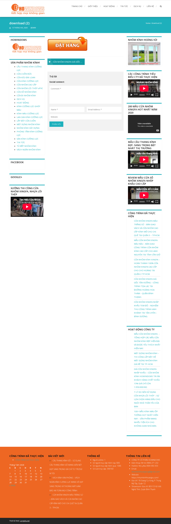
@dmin (33, 28)
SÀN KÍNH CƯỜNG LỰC (27, 138)
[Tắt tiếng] (152, 95)
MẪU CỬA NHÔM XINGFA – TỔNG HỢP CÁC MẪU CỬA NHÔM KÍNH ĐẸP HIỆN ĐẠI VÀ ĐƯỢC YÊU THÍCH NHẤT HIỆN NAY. (147, 341)
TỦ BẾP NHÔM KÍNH (26, 146)
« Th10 (12, 485)
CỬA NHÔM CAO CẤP (26, 84)
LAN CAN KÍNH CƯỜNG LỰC (30, 117)
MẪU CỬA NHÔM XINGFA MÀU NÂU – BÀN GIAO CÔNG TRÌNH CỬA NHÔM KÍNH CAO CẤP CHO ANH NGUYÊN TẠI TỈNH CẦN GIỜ (147, 247)
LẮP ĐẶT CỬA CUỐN (26, 120)
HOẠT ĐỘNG (109, 6)
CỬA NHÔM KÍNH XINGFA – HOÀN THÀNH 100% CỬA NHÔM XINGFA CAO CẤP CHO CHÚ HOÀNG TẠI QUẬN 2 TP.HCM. (147, 266)
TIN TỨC (124, 6)
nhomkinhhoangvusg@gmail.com (146, 471)
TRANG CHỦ (76, 6)
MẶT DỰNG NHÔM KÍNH (28, 124)
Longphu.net (25, 521)
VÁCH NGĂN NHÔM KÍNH (29, 149)
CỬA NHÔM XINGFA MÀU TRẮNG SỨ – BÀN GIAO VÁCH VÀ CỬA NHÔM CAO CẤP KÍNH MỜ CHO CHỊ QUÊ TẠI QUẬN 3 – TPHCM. (147, 228)
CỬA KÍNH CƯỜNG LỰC (28, 81)
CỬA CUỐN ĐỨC (24, 73)
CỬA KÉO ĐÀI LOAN (26, 77)
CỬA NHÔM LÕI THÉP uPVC (30, 88)
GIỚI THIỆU (93, 6)
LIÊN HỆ (150, 6)
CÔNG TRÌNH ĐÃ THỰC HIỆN (27, 460)
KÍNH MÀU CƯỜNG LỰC (28, 113)
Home (148, 23)
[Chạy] (131, 95)
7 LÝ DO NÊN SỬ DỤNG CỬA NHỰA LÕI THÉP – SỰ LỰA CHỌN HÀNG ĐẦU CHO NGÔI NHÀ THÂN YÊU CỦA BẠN (147, 399)
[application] (144, 88)
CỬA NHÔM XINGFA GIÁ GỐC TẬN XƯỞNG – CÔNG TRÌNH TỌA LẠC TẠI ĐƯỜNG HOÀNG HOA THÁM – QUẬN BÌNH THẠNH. (69, 61)
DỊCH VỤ (137, 6)
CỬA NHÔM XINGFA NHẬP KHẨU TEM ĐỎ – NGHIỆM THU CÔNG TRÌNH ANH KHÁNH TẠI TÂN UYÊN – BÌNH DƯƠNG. (146, 309)
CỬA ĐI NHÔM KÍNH (26, 95)
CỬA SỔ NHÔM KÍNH (26, 91)
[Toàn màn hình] (157, 95)
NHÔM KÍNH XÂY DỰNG (28, 128)
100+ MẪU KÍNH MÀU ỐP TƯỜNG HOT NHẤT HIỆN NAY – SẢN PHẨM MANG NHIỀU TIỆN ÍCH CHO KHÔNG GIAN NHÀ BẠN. (146, 418)
